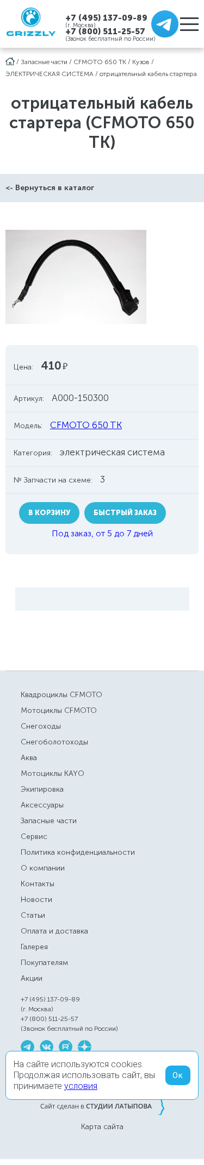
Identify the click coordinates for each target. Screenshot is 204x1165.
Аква (29, 757)
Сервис (34, 836)
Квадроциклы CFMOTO (61, 694)
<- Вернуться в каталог (49, 187)
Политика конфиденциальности (78, 852)
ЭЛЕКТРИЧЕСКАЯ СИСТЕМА (49, 74)
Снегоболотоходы (54, 742)
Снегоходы (41, 726)
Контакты (37, 883)
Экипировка (42, 789)
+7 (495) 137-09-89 (106, 17)
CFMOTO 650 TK (99, 62)
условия (80, 1086)
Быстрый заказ (125, 513)
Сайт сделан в (102, 1106)
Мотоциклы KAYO (52, 773)
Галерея (34, 946)
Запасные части (44, 62)
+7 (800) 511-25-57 (105, 31)
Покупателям (44, 962)
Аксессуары (42, 805)
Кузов (141, 62)
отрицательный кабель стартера (148, 74)
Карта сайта (102, 1127)
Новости (36, 899)
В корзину (49, 513)
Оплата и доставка (54, 931)
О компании (43, 868)
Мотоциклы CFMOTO (59, 710)
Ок (177, 1075)
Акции (31, 978)
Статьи (33, 915)
